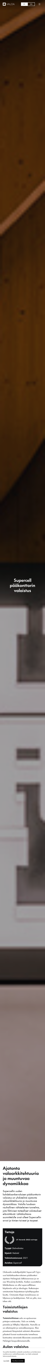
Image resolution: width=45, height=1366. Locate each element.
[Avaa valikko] (39, 4)
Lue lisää (6, 1361)
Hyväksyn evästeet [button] (17, 1361)
